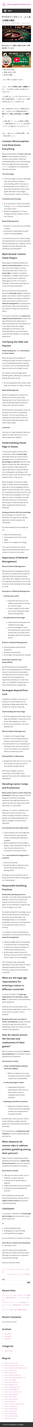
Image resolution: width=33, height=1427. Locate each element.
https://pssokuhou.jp (10, 1409)
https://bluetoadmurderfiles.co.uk (14, 1377)
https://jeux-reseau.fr (11, 1399)
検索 (3, 1279)
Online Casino (26, 23)
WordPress (13, 1424)
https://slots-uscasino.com (12, 1392)
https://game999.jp (10, 1413)
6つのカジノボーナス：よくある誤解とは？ (15, 1302)
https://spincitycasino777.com (13, 1365)
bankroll (5, 167)
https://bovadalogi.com (11, 1389)
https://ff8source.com (11, 1385)
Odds (18, 351)
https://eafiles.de (9, 1401)
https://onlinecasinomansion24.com (15, 1368)
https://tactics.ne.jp (10, 1411)
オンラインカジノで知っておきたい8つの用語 (16, 1295)
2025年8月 (7, 1336)
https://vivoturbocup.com (12, 1375)
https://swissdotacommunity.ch (14, 1404)
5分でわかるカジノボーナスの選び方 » (19, 1274)
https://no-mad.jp (9, 1418)
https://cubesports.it (11, 1406)
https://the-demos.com (11, 1382)
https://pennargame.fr (11, 1394)
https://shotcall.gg (10, 1380)
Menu (10, 11)
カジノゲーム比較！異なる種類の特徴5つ (15, 1310)
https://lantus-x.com (10, 1370)
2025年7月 (7, 1339)
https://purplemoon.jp (11, 1416)
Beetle (21, 1424)
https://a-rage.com (10, 1373)
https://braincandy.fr (10, 1397)
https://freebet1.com (11, 1363)
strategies (13, 206)
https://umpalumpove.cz (12, 1387)
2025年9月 (7, 1334)
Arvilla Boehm (16, 23)
